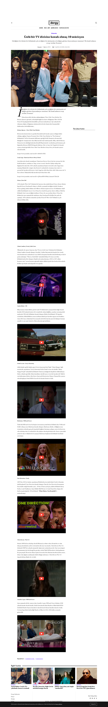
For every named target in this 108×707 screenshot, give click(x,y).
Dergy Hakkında (15, 694)
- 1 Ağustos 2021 (43, 47)
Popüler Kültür (64, 28)
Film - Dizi (47, 28)
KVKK (12, 701)
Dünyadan (54, 33)
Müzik (41, 28)
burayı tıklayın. (59, 704)
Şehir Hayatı (54, 28)
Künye (12, 696)
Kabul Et (93, 704)
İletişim (13, 699)
